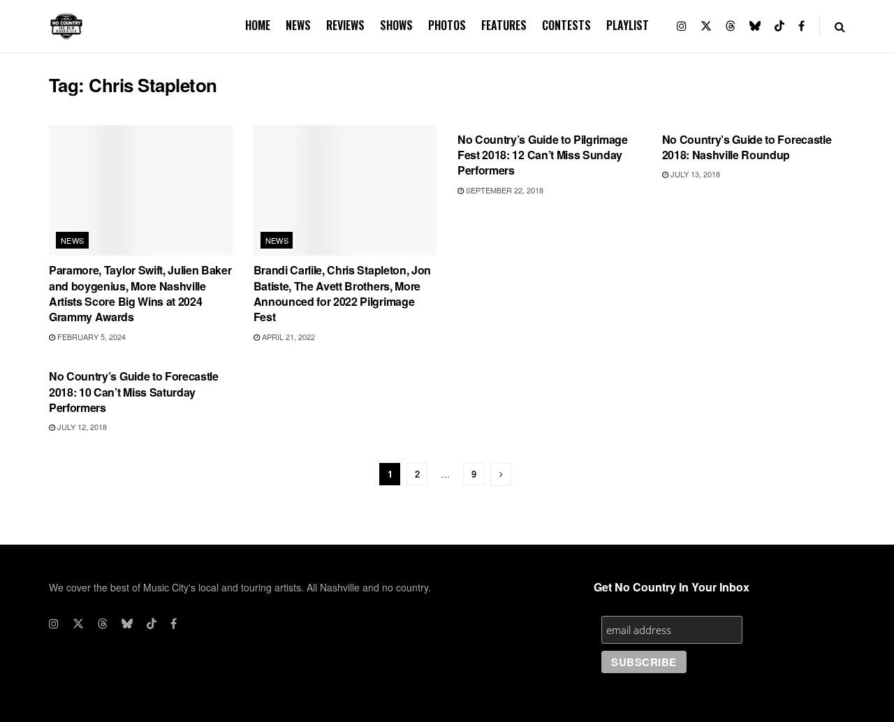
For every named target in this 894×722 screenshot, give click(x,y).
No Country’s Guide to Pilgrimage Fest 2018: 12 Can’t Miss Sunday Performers (542, 155)
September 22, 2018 (503, 190)
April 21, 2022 (287, 336)
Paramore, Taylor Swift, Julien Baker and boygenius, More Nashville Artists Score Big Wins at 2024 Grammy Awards (140, 293)
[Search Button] (840, 26)
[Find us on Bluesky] (755, 26)
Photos (447, 25)
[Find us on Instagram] (682, 26)
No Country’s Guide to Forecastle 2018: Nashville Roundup (747, 147)
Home (257, 25)
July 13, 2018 (694, 173)
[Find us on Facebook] (801, 26)
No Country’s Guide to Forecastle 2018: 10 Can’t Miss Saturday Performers (134, 391)
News (298, 25)
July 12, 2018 (81, 426)
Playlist (627, 25)
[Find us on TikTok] (779, 26)
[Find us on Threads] (730, 26)
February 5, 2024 (90, 336)
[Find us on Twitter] (706, 26)
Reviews (345, 25)
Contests (566, 25)
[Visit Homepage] (66, 26)
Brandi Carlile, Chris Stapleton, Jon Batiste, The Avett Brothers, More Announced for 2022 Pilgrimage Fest (342, 293)
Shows (396, 25)
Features (504, 25)
